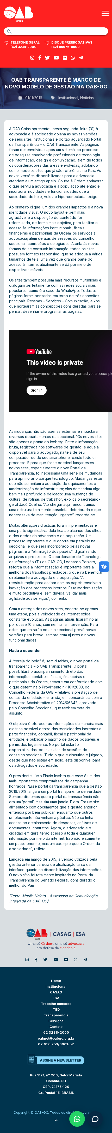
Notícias (87, 97)
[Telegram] (81, 58)
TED (56, 1009)
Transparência (56, 1015)
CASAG (56, 992)
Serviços (56, 1021)
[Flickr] (65, 58)
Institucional (68, 97)
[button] (77, 1119)
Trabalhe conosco (56, 1004)
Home (56, 981)
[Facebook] (39, 58)
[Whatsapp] (73, 58)
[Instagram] (32, 58)
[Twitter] (47, 58)
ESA (56, 998)
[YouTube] (56, 58)
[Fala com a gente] (95, 1119)
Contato (56, 1026)
